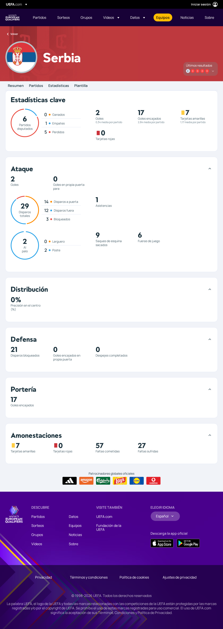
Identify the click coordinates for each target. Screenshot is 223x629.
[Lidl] (137, 481)
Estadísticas (58, 86)
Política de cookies (134, 577)
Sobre (73, 543)
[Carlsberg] (103, 481)
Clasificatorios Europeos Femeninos (12, 17)
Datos (73, 516)
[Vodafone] (153, 481)
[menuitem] (39, 17)
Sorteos (37, 525)
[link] (39, 17)
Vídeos (36, 543)
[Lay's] (120, 481)
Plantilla (81, 86)
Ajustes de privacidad (179, 577)
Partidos (36, 86)
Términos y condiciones (89, 577)
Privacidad (43, 577)
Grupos (37, 534)
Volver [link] (14, 34)
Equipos (75, 525)
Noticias (75, 534)
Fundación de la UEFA (108, 527)
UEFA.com (104, 516)
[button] (111, 17)
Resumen (16, 86)
